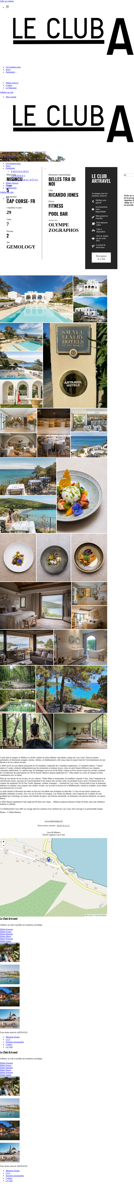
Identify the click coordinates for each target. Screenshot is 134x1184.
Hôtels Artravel (12, 83)
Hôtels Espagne (6, 929)
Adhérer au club (6, 92)
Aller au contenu (7, 1)
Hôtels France (6, 932)
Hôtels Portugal (6, 939)
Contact (9, 85)
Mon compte (11, 97)
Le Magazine (11, 88)
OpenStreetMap (101, 915)
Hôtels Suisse (5, 941)
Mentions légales (13, 1037)
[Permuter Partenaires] (45, 168)
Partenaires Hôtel (24, 180)
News (8, 69)
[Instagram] (7, 6)
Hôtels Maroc (5, 936)
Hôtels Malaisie (6, 934)
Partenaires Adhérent (20, 173)
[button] (15, 72)
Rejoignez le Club (101, 257)
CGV (8, 1039)
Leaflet (90, 915)
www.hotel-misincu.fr (54, 821)
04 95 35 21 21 (63, 825)
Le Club (9, 1047)
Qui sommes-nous (13, 67)
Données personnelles (15, 1042)
